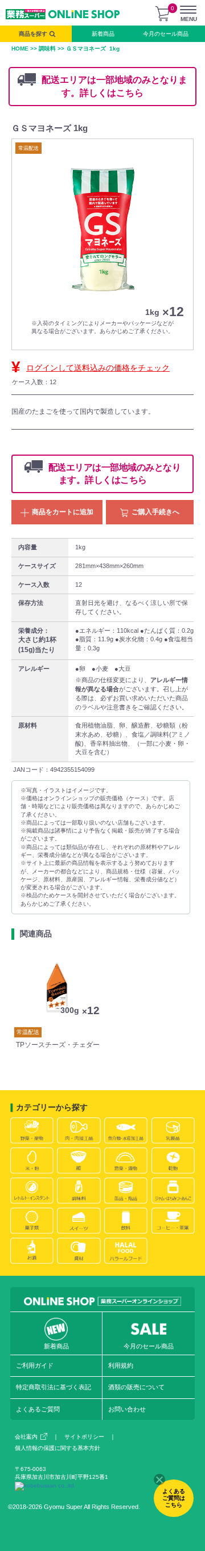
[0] (162, 13)
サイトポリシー (84, 1437)
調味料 (47, 48)
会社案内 (26, 1437)
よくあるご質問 (38, 1409)
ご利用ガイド (35, 1365)
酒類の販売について (136, 1387)
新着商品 (103, 34)
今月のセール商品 (165, 34)
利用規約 (120, 1365)
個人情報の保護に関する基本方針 (57, 1448)
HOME (19, 48)
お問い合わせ (127, 1409)
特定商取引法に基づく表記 (53, 1387)
